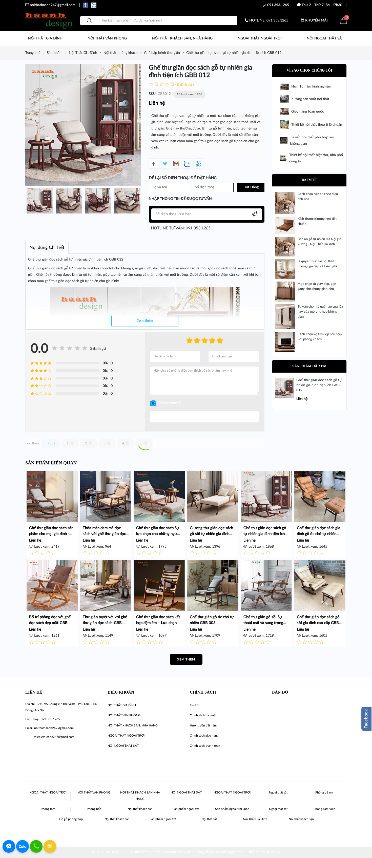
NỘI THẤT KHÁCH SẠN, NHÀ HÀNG (182, 38)
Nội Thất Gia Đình (255, 819)
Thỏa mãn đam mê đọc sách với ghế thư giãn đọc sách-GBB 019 (104, 534)
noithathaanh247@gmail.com (54, 728)
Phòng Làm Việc (324, 808)
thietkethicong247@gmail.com (54, 736)
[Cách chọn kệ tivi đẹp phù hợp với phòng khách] (285, 342)
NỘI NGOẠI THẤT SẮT (325, 38)
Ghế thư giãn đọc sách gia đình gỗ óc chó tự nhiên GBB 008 (318, 534)
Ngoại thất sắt (278, 792)
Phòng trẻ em (324, 792)
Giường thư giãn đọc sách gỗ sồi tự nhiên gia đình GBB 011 (211, 534)
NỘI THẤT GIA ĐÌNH (45, 38)
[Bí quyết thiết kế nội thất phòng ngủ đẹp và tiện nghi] (285, 269)
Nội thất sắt (209, 819)
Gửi (204, 416)
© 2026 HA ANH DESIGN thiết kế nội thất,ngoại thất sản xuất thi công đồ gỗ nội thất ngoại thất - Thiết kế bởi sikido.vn (186, 852)
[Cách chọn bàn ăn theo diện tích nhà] (285, 203)
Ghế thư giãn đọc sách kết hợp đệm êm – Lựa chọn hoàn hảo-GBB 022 (158, 623)
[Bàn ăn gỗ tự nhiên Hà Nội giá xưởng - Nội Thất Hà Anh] (285, 246)
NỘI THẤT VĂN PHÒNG (107, 38)
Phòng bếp (94, 808)
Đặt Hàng (251, 187)
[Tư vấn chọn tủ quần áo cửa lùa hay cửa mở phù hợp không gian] (285, 316)
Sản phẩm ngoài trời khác (232, 808)
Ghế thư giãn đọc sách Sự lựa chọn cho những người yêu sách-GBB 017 (158, 534)
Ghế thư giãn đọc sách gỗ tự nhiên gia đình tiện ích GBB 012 (319, 385)
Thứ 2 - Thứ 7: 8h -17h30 (321, 5)
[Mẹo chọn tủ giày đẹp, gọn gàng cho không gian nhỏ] (285, 291)
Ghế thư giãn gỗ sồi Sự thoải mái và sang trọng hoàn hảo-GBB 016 (263, 623)
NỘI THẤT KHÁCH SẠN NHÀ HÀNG (140, 795)
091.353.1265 (277, 5)
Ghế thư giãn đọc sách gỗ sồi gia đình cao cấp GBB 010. (318, 623)
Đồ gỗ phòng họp (71, 819)
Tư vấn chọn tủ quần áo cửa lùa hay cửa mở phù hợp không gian (320, 311)
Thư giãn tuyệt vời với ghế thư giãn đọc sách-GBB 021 (105, 623)
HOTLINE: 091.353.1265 (268, 20)
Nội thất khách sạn (140, 808)
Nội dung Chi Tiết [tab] (47, 247)
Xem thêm (145, 321)
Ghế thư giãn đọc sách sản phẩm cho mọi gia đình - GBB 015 (51, 534)
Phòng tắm (48, 808)
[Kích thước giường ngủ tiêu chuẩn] (285, 225)
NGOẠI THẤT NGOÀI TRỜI (260, 38)
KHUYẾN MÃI (316, 20)
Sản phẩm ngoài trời (186, 808)
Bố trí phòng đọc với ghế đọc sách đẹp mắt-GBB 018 (50, 623)
